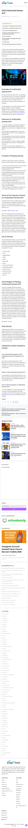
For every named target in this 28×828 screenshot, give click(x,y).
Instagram (5, 817)
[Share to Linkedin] (10, 402)
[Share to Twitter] (5, 402)
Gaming (4, 16)
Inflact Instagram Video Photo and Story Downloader (13, 568)
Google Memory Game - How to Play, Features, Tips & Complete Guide (17, 445)
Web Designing (6, 670)
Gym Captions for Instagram (8, 602)
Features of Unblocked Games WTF (12, 28)
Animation (5, 724)
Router (4, 748)
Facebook (4, 813)
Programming (6, 666)
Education (5, 622)
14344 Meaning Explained (7, 583)
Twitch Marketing (6, 752)
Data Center (5, 726)
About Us (4, 782)
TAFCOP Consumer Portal (7, 577)
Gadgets (5, 644)
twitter (4, 733)
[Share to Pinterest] (8, 402)
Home (3, 780)
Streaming (5, 722)
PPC (4, 744)
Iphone (4, 737)
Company (5, 676)
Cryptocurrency (6, 650)
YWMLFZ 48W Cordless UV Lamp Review (10, 585)
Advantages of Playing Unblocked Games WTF (11, 39)
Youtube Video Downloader (9, 703)
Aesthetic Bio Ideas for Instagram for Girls (11, 591)
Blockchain (5, 718)
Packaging (5, 731)
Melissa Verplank (5, 555)
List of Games (7, 36)
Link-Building (5, 739)
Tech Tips (5, 642)
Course (4, 707)
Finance (4, 624)
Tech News (5, 657)
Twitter (4, 815)
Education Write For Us (7, 791)
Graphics (5, 679)
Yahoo (4, 755)
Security (5, 672)
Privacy (3, 793)
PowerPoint (5, 746)
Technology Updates (7, 696)
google (4, 700)
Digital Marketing (6, 633)
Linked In (5, 819)
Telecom (5, 661)
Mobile (4, 742)
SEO (17, 780)
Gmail (4, 729)
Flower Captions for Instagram (8, 604)
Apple (4, 698)
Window (5, 705)
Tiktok (4, 750)
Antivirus (5, 716)
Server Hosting (6, 690)
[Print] (13, 402)
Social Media (6, 620)
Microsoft (5, 694)
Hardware (5, 713)
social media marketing (8, 674)
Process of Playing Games (10, 30)
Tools (4, 635)
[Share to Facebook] (3, 402)
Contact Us (4, 784)
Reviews (5, 627)
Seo (4, 637)
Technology (5, 614)
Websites (5, 618)
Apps (4, 629)
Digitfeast (12, 824)
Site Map (4, 795)
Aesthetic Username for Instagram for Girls (11, 593)
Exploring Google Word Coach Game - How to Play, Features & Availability (18, 436)
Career (4, 648)
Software (5, 631)
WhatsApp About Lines (7, 598)
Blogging (5, 711)
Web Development (7, 659)
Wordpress (5, 692)
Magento (5, 720)
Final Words (6, 42)
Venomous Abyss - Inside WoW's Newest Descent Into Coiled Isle (17, 427)
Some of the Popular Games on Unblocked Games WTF (11, 33)
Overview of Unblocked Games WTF (12, 26)
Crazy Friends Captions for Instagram (10, 596)
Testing (4, 683)
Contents (6, 23)
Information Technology (8, 687)
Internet (4, 653)
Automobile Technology (8, 709)
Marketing (5, 655)
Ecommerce (5, 663)
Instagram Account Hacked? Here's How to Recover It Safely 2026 (12, 549)
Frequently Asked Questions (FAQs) (13, 44)
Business (5, 616)
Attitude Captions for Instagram (8, 600)
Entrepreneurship (7, 735)
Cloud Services (6, 685)
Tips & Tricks (5, 668)
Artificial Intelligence (7, 646)
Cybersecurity (6, 681)
